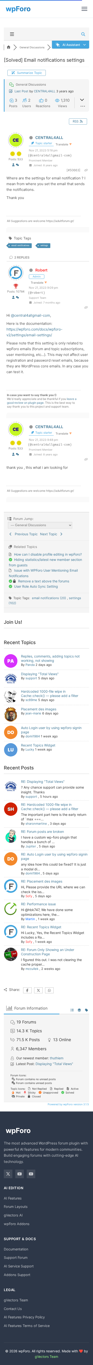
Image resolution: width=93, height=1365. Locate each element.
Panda (30, 665)
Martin (30, 919)
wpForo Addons (17, 1224)
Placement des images (38, 709)
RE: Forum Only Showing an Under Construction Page (47, 952)
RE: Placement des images (41, 881)
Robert (41, 270)
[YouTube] (19, 1174)
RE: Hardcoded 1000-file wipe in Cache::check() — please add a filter (49, 806)
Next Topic (49, 534)
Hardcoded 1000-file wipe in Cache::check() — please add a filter (49, 693)
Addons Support (17, 1275)
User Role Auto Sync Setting (36, 586)
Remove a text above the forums (43, 581)
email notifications (20, 245)
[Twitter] (8, 1174)
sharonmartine (36, 823)
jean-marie (33, 713)
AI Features (13, 1198)
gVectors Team (16, 1300)
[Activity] (17, 165)
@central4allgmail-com (30, 315)
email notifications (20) (49, 598)
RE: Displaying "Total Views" (43, 781)
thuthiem (56, 1058)
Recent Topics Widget (38, 745)
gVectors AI (13, 1215)
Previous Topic (25, 534)
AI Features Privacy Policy (24, 1317)
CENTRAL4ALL (44, 91)
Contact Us (13, 1309)
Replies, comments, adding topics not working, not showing (50, 658)
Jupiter (31, 846)
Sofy (29, 896)
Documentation (16, 1249)
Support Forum (16, 1257)
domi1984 (33, 736)
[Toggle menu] (84, 9)
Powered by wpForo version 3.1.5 (68, 1104)
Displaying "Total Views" (40, 674)
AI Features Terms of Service (27, 1326)
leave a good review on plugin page (42, 400)
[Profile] (13, 165)
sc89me (31, 700)
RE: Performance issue (38, 904)
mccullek (32, 969)
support (31, 678)
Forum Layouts (16, 1207)
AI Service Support (19, 1266)
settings (44, 245)
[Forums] (8, 47)
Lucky (30, 749)
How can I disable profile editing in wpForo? (48, 554)
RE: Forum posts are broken (42, 831)
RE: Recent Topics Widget (41, 927)
